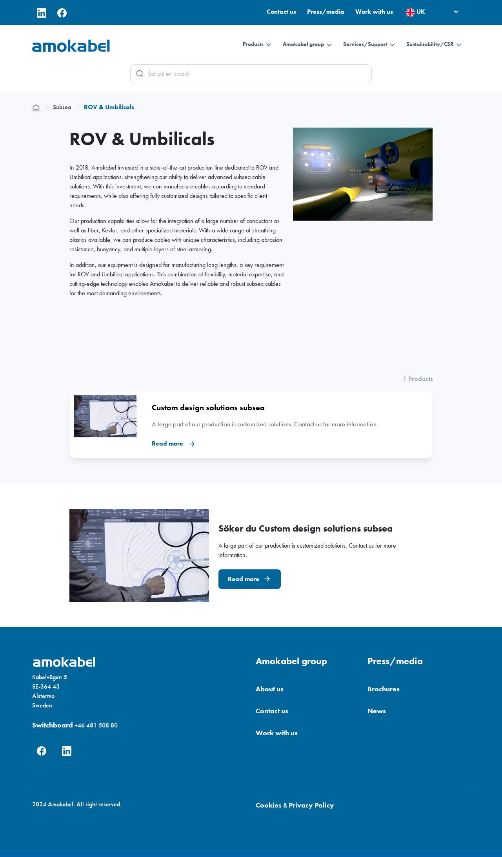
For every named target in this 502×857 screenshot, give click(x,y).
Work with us (374, 11)
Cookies (269, 804)
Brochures (383, 688)
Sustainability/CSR (430, 44)
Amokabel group (304, 44)
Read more (244, 579)
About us (270, 688)
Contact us (282, 11)
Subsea (66, 107)
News (376, 710)
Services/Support (365, 44)
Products (254, 44)
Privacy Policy (311, 804)
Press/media (326, 11)
